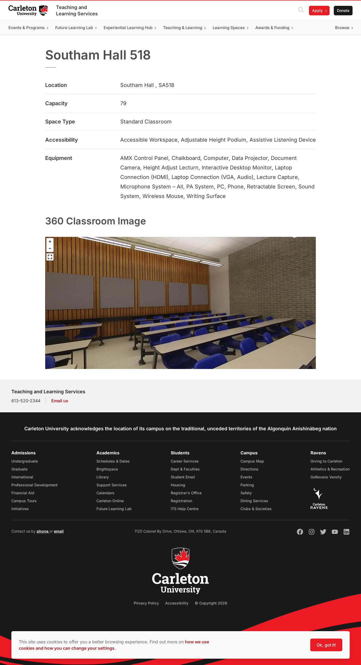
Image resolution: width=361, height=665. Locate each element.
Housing (178, 485)
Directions (249, 469)
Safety (246, 493)
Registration (181, 500)
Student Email (183, 477)
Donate (343, 10)
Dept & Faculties (185, 469)
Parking (247, 485)
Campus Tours (24, 500)
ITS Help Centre (184, 508)
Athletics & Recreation (330, 469)
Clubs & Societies (256, 508)
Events (246, 477)
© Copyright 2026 (211, 603)
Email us (59, 400)
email (59, 531)
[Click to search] (301, 10)
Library (102, 477)
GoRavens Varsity (326, 477)
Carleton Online (110, 500)
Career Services (185, 461)
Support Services (111, 485)
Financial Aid (22, 493)
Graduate (19, 469)
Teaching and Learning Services (77, 10)
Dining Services (254, 500)
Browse (342, 27)
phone (43, 531)
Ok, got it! (326, 645)
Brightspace (107, 469)
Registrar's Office (186, 493)
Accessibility (176, 603)
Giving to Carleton (326, 461)
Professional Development (34, 485)
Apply (317, 10)
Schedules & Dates (113, 461)
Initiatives (20, 508)
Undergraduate (24, 461)
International (22, 477)
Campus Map (252, 461)
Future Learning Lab (114, 508)
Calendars (105, 493)
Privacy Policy (146, 603)
